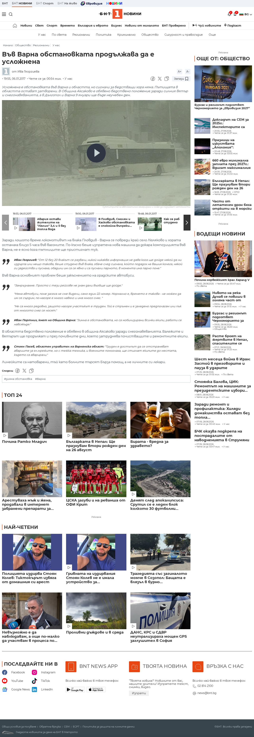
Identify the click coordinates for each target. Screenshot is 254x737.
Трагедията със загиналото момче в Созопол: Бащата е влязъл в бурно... (158, 578)
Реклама (96, 517)
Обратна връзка (50, 726)
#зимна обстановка (18, 378)
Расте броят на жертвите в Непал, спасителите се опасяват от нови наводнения (230, 339)
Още (212, 34)
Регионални (81, 34)
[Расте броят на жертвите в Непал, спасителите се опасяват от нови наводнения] (202, 342)
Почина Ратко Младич (24, 442)
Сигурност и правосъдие (184, 34)
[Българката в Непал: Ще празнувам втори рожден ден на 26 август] (96, 420)
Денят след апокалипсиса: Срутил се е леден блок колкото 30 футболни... (157, 504)
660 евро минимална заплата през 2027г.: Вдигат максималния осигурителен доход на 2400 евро (231, 164)
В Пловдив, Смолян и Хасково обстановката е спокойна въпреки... (116, 222)
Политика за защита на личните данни (109, 726)
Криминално (126, 34)
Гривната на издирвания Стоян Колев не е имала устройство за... (90, 578)
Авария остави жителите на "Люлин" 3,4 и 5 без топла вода (51, 224)
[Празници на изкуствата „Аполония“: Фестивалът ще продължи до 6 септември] (202, 146)
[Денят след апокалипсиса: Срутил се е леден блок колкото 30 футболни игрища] (160, 478)
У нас (42, 34)
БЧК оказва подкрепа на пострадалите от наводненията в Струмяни (221, 435)
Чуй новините (209, 25)
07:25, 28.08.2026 (205, 372)
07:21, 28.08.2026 (222, 347)
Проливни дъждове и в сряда (95, 632)
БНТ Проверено (174, 25)
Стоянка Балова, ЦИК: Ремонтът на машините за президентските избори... (222, 386)
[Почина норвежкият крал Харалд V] (223, 258)
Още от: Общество (223, 58)
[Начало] (15, 26)
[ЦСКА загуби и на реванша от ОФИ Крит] (96, 478)
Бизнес (116, 25)
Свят (39, 25)
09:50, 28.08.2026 (205, 284)
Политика (103, 34)
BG (247, 14)
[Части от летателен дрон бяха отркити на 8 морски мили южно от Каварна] (202, 207)
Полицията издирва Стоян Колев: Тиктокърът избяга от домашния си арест (29, 578)
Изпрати (139, 693)
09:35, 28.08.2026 (222, 325)
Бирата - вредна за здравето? (149, 444)
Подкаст (234, 25)
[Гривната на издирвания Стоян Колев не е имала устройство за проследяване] (96, 552)
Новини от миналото (142, 25)
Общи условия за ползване (19, 726)
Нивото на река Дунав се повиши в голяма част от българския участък (230, 296)
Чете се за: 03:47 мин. (208, 447)
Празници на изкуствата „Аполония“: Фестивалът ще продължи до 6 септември (227, 143)
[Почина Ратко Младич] (32, 420)
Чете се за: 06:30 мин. (226, 327)
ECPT (76, 726)
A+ (179, 71)
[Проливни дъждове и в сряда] (96, 610)
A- (187, 71)
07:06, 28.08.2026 (205, 422)
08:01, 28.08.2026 (204, 395)
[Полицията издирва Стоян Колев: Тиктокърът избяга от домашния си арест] (32, 552)
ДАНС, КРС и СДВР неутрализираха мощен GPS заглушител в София (158, 636)
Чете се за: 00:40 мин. (208, 424)
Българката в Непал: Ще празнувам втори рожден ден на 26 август (96, 446)
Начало (8, 45)
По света (59, 34)
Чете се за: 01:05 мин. (208, 374)
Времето (67, 25)
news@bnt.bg (206, 693)
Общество (150, 34)
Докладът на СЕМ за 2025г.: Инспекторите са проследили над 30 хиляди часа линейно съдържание (230, 123)
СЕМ (67, 726)
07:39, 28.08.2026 (205, 444)
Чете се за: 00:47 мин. (229, 284)
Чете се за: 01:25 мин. (225, 349)
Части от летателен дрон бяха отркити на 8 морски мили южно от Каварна (232, 205)
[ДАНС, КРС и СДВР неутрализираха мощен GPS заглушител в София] (160, 610)
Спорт (52, 25)
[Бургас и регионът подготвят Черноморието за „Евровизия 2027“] (223, 83)
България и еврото (93, 25)
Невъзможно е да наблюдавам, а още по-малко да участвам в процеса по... (31, 636)
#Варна (40, 378)
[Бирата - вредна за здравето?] (160, 420)
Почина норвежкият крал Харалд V (221, 280)
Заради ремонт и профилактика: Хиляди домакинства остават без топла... (222, 411)
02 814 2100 (205, 685)
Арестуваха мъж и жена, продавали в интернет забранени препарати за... (28, 504)
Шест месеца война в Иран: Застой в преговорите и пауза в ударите (222, 363)
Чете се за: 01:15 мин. (225, 306)
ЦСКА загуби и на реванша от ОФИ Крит (95, 502)
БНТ (5, 3)
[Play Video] (96, 153)
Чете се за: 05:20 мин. (208, 397)
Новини (26, 25)
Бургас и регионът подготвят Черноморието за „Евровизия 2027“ (222, 106)
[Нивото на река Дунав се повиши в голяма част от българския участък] (202, 299)
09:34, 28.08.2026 (223, 304)
